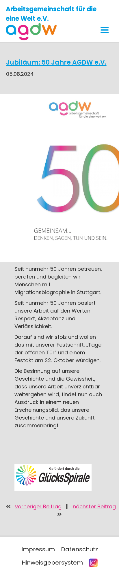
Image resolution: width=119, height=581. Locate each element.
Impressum (38, 549)
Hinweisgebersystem (52, 563)
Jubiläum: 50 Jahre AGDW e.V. (56, 62)
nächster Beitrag (94, 506)
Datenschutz (79, 549)
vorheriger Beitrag (38, 506)
